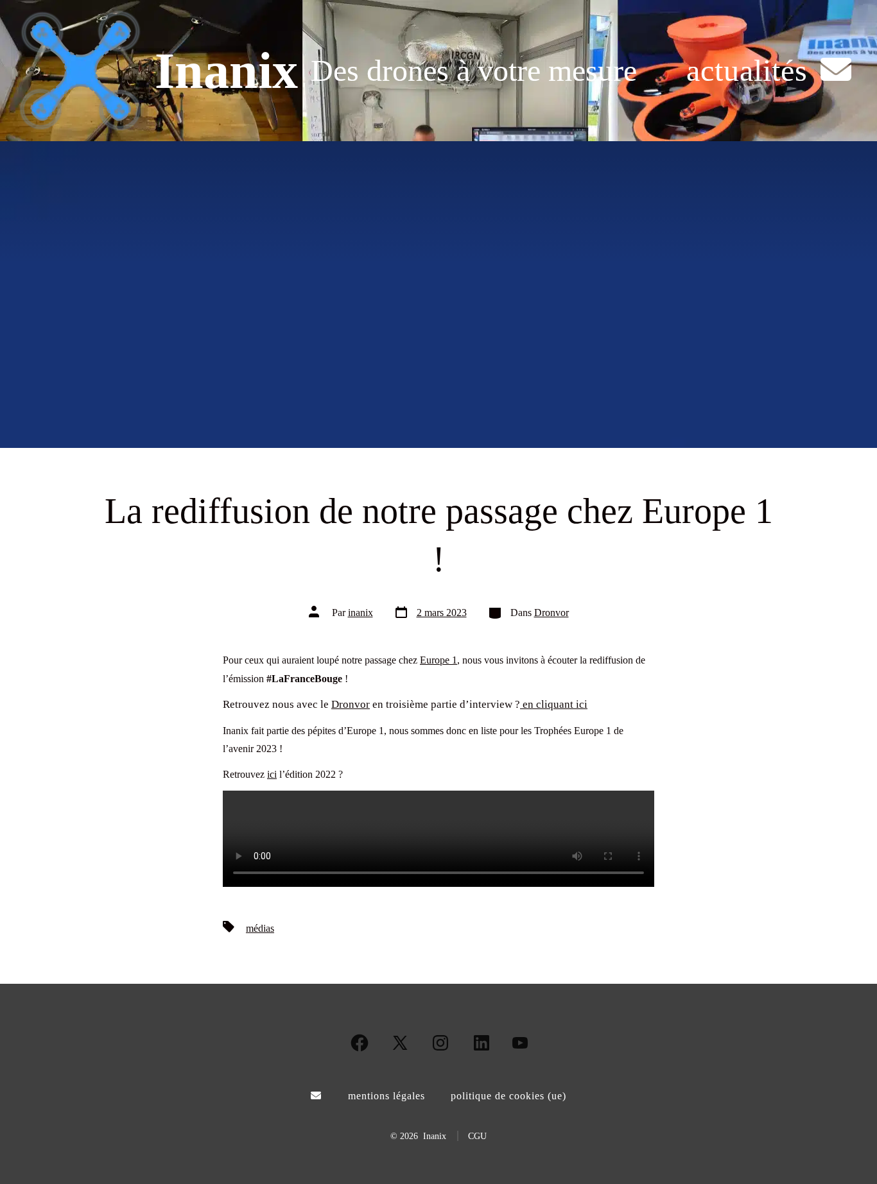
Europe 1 (438, 660)
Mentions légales (386, 1095)
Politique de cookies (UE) (508, 1095)
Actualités (747, 70)
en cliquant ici (553, 704)
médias (260, 928)
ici (272, 774)
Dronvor (551, 612)
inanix (360, 612)
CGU (477, 1136)
